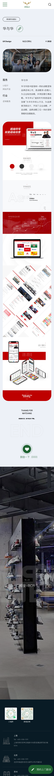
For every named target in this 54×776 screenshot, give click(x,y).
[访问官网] (19, 29)
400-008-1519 (22, 739)
